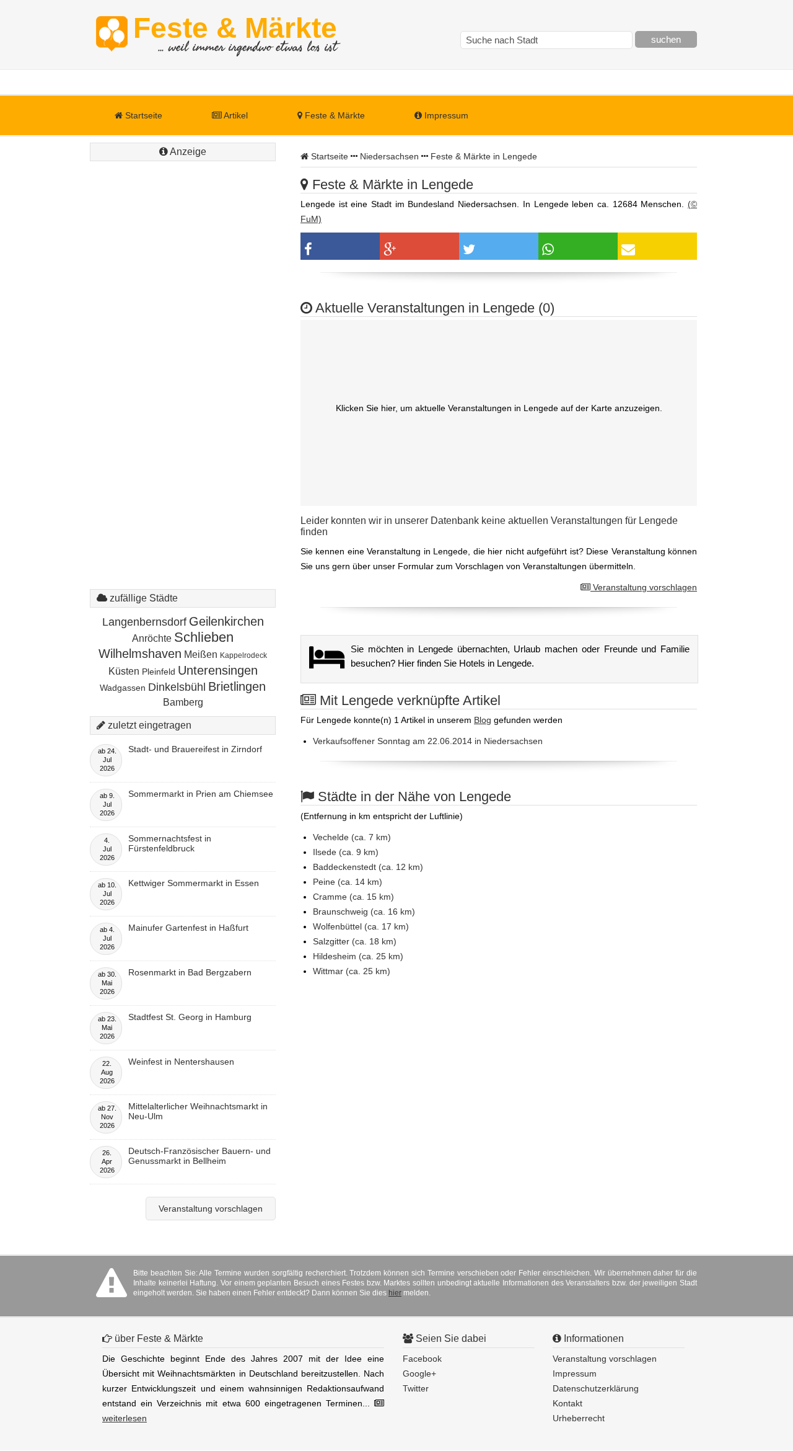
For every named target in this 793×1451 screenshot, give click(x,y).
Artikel (235, 115)
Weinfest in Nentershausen (181, 1062)
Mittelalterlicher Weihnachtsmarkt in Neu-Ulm (198, 1111)
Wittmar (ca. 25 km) (351, 971)
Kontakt (567, 1403)
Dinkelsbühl (177, 687)
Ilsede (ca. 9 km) (346, 852)
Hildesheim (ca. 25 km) (358, 956)
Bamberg (183, 702)
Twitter (416, 1388)
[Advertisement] (183, 350)
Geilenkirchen (226, 621)
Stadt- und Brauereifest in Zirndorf (195, 749)
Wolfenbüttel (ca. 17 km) (361, 926)
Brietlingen (237, 686)
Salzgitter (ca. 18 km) (354, 941)
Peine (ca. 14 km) (347, 882)
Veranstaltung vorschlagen (643, 587)
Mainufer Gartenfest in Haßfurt (188, 928)
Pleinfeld (158, 672)
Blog (482, 720)
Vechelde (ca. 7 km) (352, 837)
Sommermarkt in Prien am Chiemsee (200, 794)
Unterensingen (218, 670)
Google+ (419, 1373)
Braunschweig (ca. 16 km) (364, 911)
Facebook (422, 1359)
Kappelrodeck (243, 655)
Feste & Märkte (235, 34)
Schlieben (204, 637)
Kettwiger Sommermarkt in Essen (193, 883)
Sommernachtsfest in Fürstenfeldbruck (169, 843)
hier (394, 1293)
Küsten (123, 671)
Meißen (200, 654)
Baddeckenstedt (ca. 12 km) (368, 867)
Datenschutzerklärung (596, 1388)
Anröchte (152, 638)
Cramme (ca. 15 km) (353, 897)
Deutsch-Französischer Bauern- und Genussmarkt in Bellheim (199, 1156)
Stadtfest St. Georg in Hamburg (190, 1017)
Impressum (445, 115)
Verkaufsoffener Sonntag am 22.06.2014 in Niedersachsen (428, 741)
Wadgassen (123, 688)
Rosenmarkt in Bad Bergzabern (190, 972)
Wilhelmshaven (140, 653)
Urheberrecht (579, 1418)
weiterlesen (124, 1418)
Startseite (142, 115)
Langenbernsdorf (144, 622)
